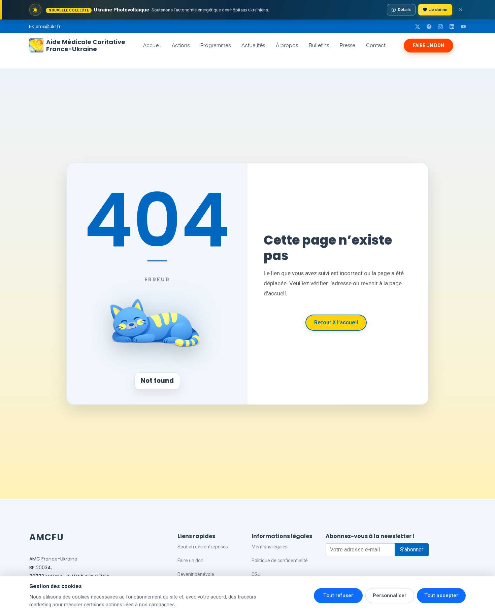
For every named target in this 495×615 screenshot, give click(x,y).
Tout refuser (338, 595)
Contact (376, 45)
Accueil (152, 45)
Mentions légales (270, 546)
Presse (347, 45)
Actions (181, 45)
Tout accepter (441, 595)
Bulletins (319, 45)
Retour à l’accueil (336, 322)
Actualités (253, 45)
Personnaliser (389, 595)
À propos (287, 45)
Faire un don (428, 45)
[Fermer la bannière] (460, 9)
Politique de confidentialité (280, 560)
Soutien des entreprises (202, 546)
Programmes (215, 45)
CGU (256, 574)
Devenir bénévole (195, 574)
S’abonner (411, 549)
